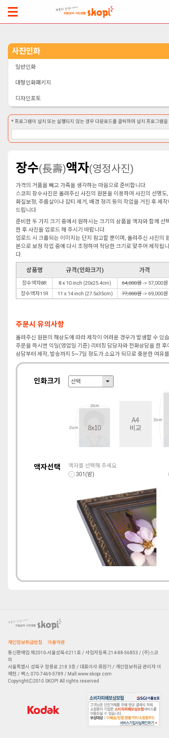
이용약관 (56, 642)
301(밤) (85, 474)
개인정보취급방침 (25, 642)
